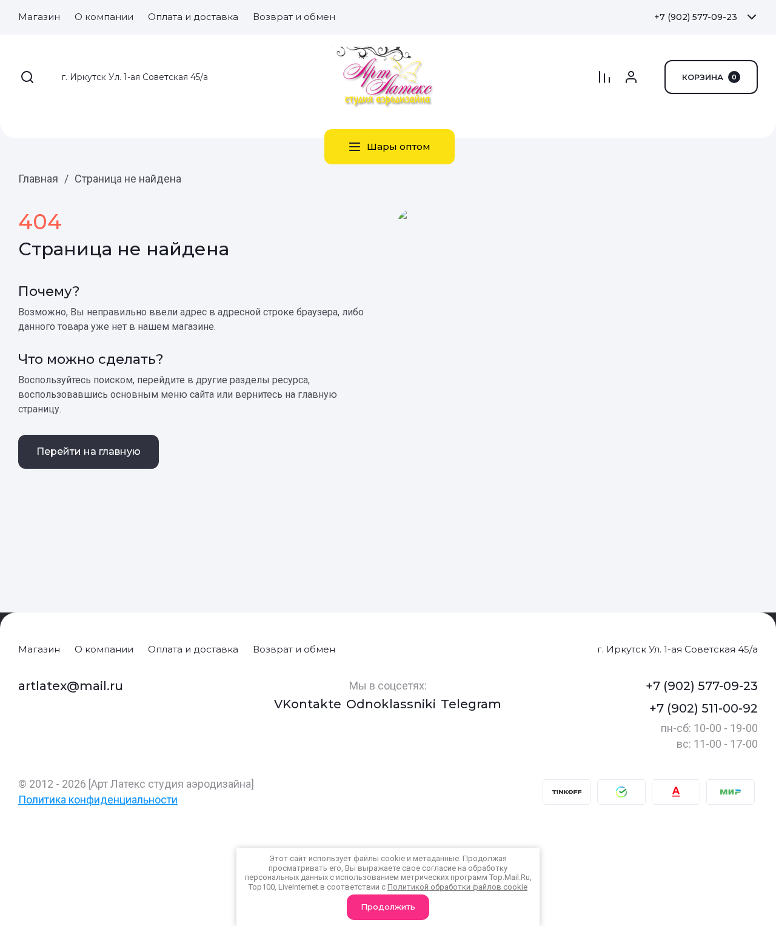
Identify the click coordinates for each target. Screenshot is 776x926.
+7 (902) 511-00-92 (703, 708)
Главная (38, 178)
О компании (104, 649)
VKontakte (307, 704)
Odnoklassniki (391, 704)
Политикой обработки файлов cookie (457, 886)
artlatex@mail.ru (70, 686)
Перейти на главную (88, 451)
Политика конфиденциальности (98, 799)
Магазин (39, 649)
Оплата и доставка (193, 649)
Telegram (471, 704)
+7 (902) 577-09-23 (695, 17)
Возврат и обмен (294, 649)
